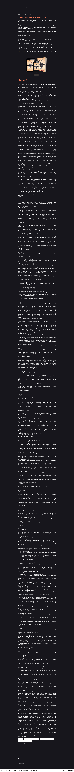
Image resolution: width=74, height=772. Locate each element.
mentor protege (28, 740)
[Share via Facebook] (18, 746)
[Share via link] (26, 746)
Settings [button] (60, 770)
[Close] (72, 770)
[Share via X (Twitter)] (21, 746)
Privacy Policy (40, 770)
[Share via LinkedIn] (23, 746)
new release (21, 7)
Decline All (64, 770)
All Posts (15, 7)
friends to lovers (21, 740)
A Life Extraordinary (28, 7)
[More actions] (55, 14)
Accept (70, 770)
